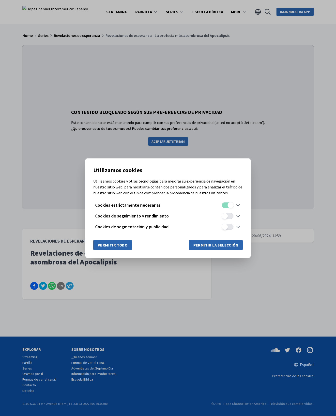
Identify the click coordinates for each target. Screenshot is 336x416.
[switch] (227, 205)
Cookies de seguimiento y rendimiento (132, 216)
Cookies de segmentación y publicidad (131, 227)
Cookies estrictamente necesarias (128, 205)
